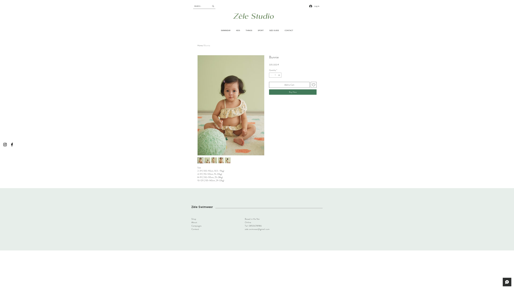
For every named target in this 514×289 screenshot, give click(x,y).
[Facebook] (12, 144)
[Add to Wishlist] (314, 85)
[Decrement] (271, 75)
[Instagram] (5, 144)
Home (200, 45)
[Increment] (279, 75)
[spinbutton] (275, 75)
